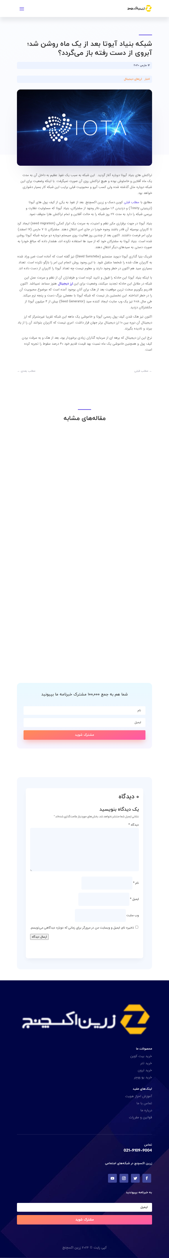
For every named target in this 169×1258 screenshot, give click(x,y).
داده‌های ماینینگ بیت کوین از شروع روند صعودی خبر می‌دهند (94, 650)
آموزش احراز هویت (138, 1096)
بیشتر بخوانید (134, 539)
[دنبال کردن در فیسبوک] (146, 1178)
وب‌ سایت (132, 915)
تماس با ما (144, 1103)
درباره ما (146, 1110)
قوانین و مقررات (140, 1117)
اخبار (147, 79)
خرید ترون (145, 1070)
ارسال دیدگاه (39, 937)
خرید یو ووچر (143, 1077)
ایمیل (134, 899)
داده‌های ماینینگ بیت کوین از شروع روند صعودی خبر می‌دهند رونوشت (87, 531)
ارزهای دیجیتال (133, 79)
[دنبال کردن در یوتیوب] (112, 1178)
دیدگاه (133, 824)
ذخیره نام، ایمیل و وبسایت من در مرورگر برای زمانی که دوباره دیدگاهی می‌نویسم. (82, 927)
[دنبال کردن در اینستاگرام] (123, 1178)
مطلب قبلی (131, 202)
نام (136, 883)
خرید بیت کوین (141, 1056)
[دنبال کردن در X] (135, 1178)
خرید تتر (146, 1063)
